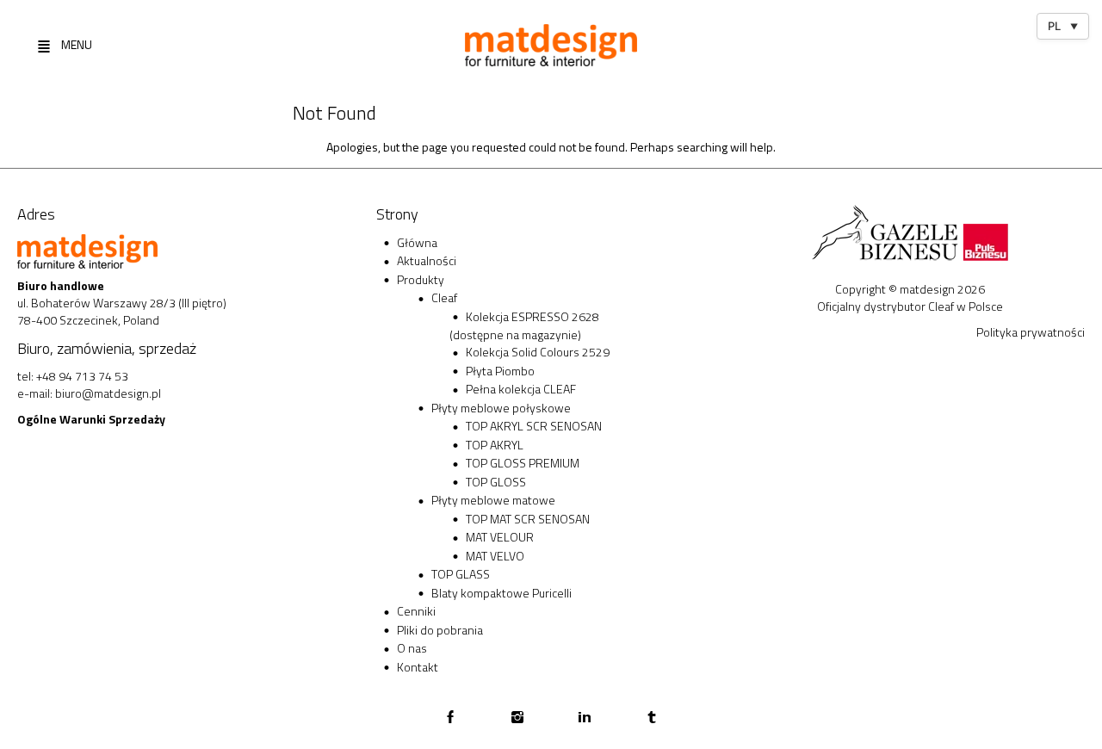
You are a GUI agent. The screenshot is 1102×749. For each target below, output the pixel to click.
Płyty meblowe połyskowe (501, 408)
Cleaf (444, 297)
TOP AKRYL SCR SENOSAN (534, 426)
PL (1063, 26)
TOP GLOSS (496, 482)
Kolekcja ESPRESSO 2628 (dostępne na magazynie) (524, 325)
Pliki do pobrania (440, 630)
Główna (417, 242)
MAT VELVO (495, 556)
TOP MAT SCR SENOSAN (528, 519)
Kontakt (417, 667)
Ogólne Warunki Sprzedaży (91, 419)
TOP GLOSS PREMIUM (522, 463)
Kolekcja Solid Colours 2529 (538, 352)
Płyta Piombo (500, 371)
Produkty (420, 279)
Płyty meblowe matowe (493, 500)
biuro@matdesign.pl (108, 393)
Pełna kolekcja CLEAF (521, 389)
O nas (412, 648)
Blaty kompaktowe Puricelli (501, 593)
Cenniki (416, 611)
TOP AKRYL (494, 445)
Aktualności (426, 260)
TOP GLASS (460, 574)
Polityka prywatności (1030, 332)
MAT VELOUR (500, 537)
